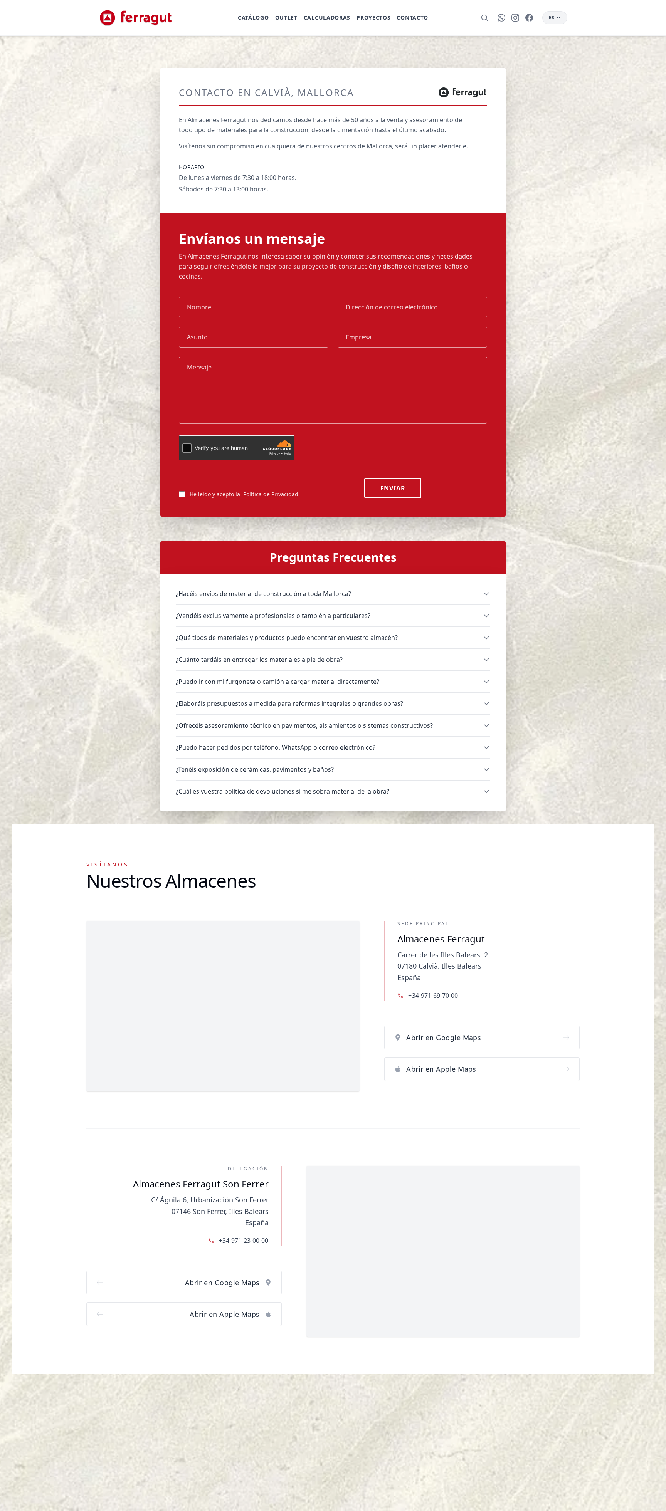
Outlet (286, 17)
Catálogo (253, 17)
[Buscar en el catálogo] (484, 18)
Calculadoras (327, 17)
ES (552, 17)
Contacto (412, 17)
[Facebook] (529, 18)
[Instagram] (515, 18)
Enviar (392, 488)
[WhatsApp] (501, 18)
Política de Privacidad (270, 494)
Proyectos (373, 17)
